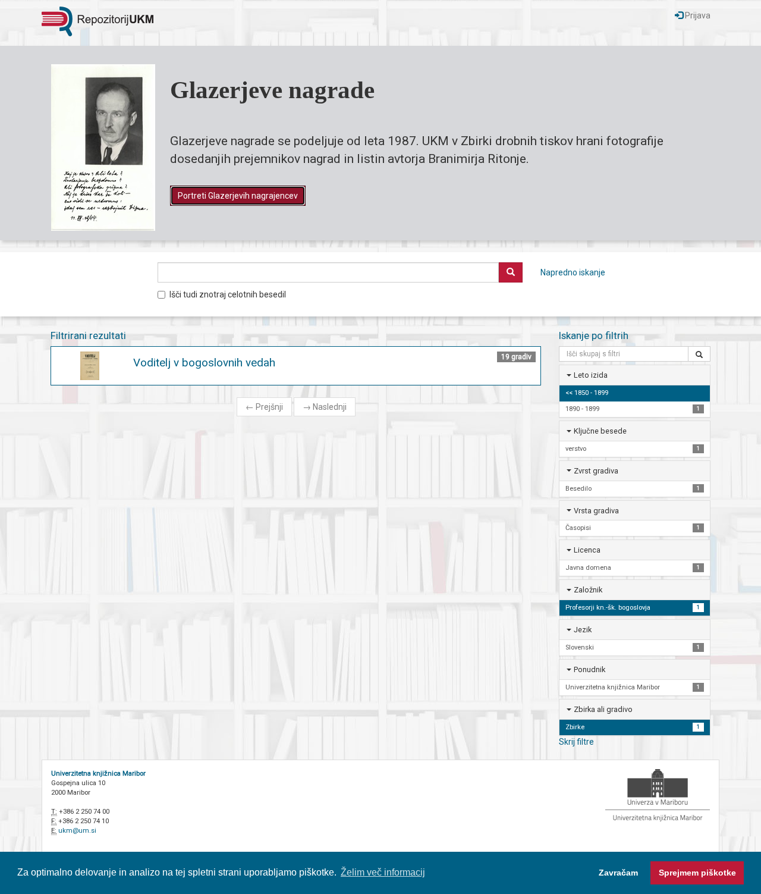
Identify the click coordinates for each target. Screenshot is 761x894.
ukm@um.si (77, 831)
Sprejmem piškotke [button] (697, 872)
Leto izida (591, 375)
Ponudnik (589, 669)
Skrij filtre (576, 741)
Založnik (588, 589)
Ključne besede (600, 430)
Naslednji (325, 407)
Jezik (583, 629)
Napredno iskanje (572, 272)
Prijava (696, 15)
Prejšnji (264, 407)
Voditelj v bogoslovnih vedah (204, 362)
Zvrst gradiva (596, 470)
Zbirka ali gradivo (603, 709)
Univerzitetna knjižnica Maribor (98, 773)
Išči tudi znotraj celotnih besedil (227, 294)
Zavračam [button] (618, 872)
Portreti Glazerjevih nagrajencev (238, 195)
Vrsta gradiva (596, 510)
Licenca (587, 549)
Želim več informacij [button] (383, 872)
